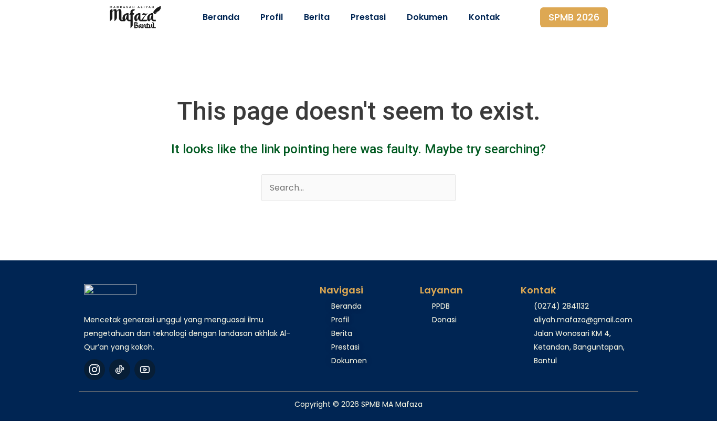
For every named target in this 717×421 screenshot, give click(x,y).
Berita (317, 17)
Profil (271, 17)
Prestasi (368, 17)
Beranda (221, 17)
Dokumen (427, 17)
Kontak (484, 17)
